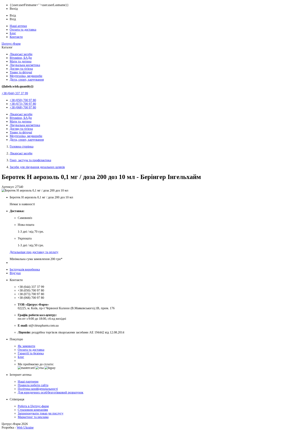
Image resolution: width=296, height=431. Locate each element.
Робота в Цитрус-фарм (33, 406)
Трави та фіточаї (21, 72)
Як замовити (26, 346)
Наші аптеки (18, 26)
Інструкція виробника (25, 269)
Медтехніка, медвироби (26, 76)
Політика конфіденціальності (38, 388)
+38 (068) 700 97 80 (23, 107)
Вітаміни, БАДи (21, 57)
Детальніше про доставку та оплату (34, 252)
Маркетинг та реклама (33, 417)
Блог (13, 33)
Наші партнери (28, 381)
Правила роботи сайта (33, 385)
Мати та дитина (20, 61)
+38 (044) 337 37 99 (15, 93)
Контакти (16, 37)
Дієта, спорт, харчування (27, 79)
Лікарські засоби (21, 54)
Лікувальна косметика (25, 65)
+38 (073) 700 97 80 (23, 103)
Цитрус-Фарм (11, 43)
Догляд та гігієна (21, 68)
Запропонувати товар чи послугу (40, 413)
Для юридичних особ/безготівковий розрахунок (50, 392)
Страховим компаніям (33, 409)
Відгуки (15, 273)
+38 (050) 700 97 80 (23, 100)
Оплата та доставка (23, 29)
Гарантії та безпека (31, 353)
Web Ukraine (25, 427)
